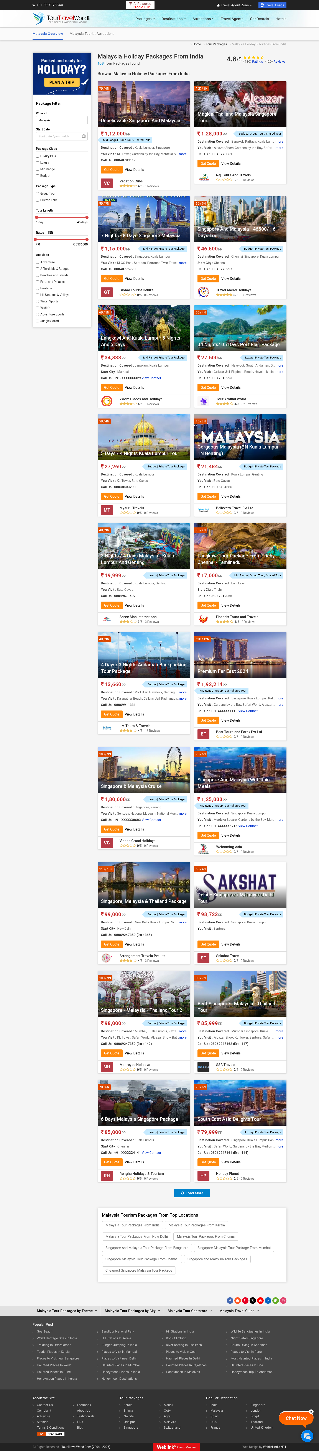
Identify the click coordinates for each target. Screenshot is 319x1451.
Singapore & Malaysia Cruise (131, 786)
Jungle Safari (49, 321)
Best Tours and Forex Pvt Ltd (239, 732)
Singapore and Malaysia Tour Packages (217, 1259)
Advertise (43, 1416)
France (215, 1427)
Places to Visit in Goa (181, 1351)
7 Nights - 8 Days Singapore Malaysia (141, 235)
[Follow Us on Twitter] (253, 1300)
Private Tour (48, 200)
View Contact (151, 378)
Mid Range (47, 169)
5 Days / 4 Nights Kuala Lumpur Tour (140, 453)
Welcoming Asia (229, 847)
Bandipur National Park (118, 1331)
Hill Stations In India (180, 1331)
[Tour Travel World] (61, 18)
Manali (168, 1405)
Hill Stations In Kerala (116, 1338)
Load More (194, 1193)
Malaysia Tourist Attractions (92, 34)
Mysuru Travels (132, 508)
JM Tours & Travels (135, 726)
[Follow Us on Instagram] (283, 1300)
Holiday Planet (227, 1174)
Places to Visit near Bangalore (58, 1358)
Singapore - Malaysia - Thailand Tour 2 (141, 1010)
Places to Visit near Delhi (119, 1358)
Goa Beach (44, 1331)
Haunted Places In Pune (54, 1372)
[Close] (311, 1411)
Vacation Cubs (131, 181)
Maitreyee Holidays (135, 1065)
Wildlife (45, 308)
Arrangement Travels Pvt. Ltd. (143, 956)
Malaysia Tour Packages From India (132, 1225)
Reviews (275, 61)
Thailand (257, 1422)
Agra (167, 1416)
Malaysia (170, 1422)
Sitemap (43, 1422)
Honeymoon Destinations (119, 1378)
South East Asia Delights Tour (229, 1119)
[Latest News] (237, 1300)
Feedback (84, 1405)
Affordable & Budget (54, 268)
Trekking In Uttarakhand (54, 1345)
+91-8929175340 (49, 5)
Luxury (44, 162)
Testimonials (85, 1416)
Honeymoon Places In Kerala (57, 1378)
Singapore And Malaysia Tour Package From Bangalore (146, 1248)
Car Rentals (259, 19)
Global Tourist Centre (136, 290)
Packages (144, 19)
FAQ (80, 1422)
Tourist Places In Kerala (53, 1351)
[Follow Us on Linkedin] (268, 1300)
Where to (42, 113)
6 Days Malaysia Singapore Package (139, 1119)
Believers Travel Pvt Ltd (234, 508)
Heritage (46, 288)
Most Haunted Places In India (251, 1358)
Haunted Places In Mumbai (121, 1365)
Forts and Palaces (52, 282)
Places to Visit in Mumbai (119, 1351)
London (256, 1410)
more (183, 154)
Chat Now (296, 1418)
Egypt (255, 1416)
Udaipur (129, 1422)
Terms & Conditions (50, 1427)
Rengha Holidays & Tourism (142, 1174)
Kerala (128, 1405)
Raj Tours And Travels (233, 175)
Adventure (47, 262)
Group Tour (48, 193)
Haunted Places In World (54, 1365)
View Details (134, 170)
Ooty (167, 1410)
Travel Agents (232, 19)
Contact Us (45, 1405)
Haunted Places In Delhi (183, 1358)
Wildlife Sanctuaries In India (250, 1331)
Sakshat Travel (228, 956)
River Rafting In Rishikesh (184, 1345)
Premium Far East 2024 (222, 671)
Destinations (172, 19)
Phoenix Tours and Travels (237, 617)
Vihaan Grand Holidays (138, 841)
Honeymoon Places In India (121, 1372)
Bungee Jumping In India (119, 1345)
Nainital (129, 1416)
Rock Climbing (176, 1338)
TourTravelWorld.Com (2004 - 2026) (85, 1447)
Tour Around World (231, 399)
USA (213, 1422)
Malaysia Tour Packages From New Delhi (136, 1236)
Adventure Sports (52, 314)
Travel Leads (274, 5)
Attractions (201, 19)
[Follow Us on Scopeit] (275, 1300)
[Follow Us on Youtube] (260, 1300)
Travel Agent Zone (235, 5)
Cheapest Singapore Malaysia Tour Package (138, 1270)
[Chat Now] (307, 1435)
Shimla (128, 1410)
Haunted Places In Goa (247, 1365)
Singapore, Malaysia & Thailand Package (144, 901)
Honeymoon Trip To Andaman (252, 1372)
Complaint (44, 1410)
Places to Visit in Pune (246, 1351)
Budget (45, 175)
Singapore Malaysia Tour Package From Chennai (141, 1259)
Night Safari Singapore (247, 1338)
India (213, 1405)
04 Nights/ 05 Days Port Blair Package (238, 344)
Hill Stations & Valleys (54, 295)
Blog (80, 1427)
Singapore (131, 1427)
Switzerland (172, 1427)
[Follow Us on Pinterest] (245, 1300)
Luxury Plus (48, 156)
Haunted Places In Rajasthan (186, 1365)
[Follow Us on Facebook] (230, 1300)
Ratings (253, 61)
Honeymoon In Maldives (183, 1372)
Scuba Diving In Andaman (249, 1345)
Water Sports (49, 301)
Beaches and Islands (54, 275)
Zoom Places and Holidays (141, 399)
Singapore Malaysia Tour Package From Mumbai (234, 1248)
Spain (214, 1416)
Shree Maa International (139, 617)
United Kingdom (262, 1427)
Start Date (43, 129)
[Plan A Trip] (62, 74)
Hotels (281, 19)
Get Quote (111, 170)
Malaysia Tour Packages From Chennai (206, 1236)
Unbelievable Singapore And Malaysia (140, 120)
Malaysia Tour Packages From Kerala (197, 1225)
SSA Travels (225, 1065)
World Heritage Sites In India (57, 1338)
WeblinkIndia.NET (274, 1447)
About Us (83, 1410)
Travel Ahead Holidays (234, 290)
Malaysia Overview (48, 34)
